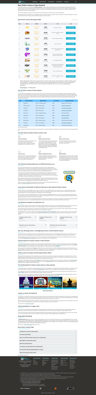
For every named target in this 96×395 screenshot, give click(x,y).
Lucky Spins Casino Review (67, 110)
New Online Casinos (54, 362)
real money (38, 260)
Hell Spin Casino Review (66, 105)
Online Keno (72, 368)
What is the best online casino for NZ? (28, 352)
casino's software (21, 272)
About (34, 360)
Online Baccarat (72, 366)
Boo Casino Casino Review (66, 122)
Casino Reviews (43, 1)
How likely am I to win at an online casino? (29, 331)
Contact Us (35, 361)
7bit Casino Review (65, 118)
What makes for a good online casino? (28, 340)
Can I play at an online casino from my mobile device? (31, 346)
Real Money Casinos (54, 361)
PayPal (35, 248)
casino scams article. (30, 303)
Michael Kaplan (23, 87)
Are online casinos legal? (25, 334)
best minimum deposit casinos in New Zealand (47, 211)
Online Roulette (72, 361)
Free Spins (66, 1)
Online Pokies (59, 1)
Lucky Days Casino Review (66, 108)
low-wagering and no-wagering (29, 238)
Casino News (35, 364)
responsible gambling (28, 324)
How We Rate (35, 362)
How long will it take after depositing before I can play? (31, 349)
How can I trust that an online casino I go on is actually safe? (33, 337)
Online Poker (72, 365)
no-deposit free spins (49, 261)
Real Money (35, 1)
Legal (43, 364)
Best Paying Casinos (54, 360)
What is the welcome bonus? (26, 343)
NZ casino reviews (26, 183)
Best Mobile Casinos (54, 366)
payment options (60, 245)
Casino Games (51, 1)
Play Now (71, 27)
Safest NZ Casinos (54, 367)
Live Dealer (71, 364)
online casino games (41, 269)
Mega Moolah (59, 274)
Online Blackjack (72, 362)
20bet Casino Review (65, 115)
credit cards (57, 246)
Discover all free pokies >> (48, 290)
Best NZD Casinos (54, 369)
